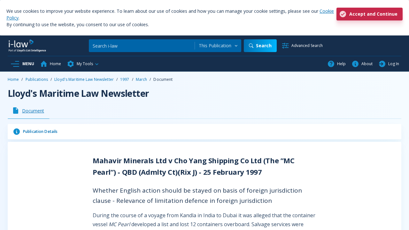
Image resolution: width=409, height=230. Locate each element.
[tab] (29, 110)
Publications (37, 79)
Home (13, 79)
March (141, 79)
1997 (124, 79)
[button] (83, 63)
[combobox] (218, 45)
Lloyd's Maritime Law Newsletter (84, 79)
